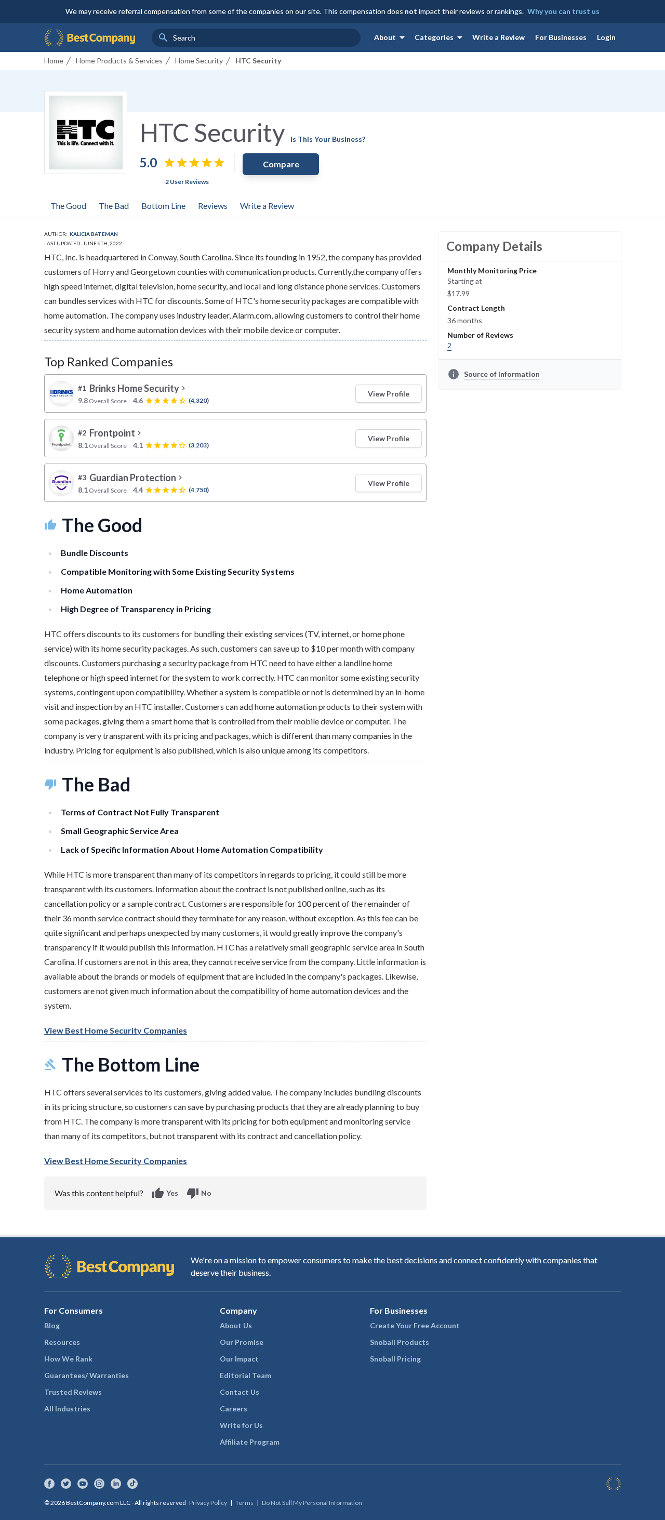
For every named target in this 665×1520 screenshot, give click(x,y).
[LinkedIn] (116, 1483)
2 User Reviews (187, 182)
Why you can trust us (563, 11)
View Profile (388, 393)
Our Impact (239, 1358)
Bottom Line (163, 205)
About (391, 37)
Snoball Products (399, 1342)
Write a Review (498, 37)
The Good (68, 205)
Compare (281, 164)
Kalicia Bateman (94, 233)
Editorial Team (245, 1375)
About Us (236, 1325)
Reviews (213, 205)
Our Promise (241, 1342)
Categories (440, 37)
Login (606, 37)
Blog (52, 1325)
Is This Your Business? (327, 139)
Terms (244, 1502)
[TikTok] (132, 1483)
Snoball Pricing (395, 1358)
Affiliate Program (250, 1441)
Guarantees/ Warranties (86, 1375)
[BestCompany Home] (89, 37)
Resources (62, 1342)
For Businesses (561, 37)
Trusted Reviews (73, 1391)
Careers (233, 1408)
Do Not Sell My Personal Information (312, 1502)
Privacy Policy (208, 1502)
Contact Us (239, 1391)
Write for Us (241, 1425)
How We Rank (68, 1358)
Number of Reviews (480, 335)
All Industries (67, 1408)
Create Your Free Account (415, 1325)
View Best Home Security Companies (115, 1030)
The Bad (114, 205)
